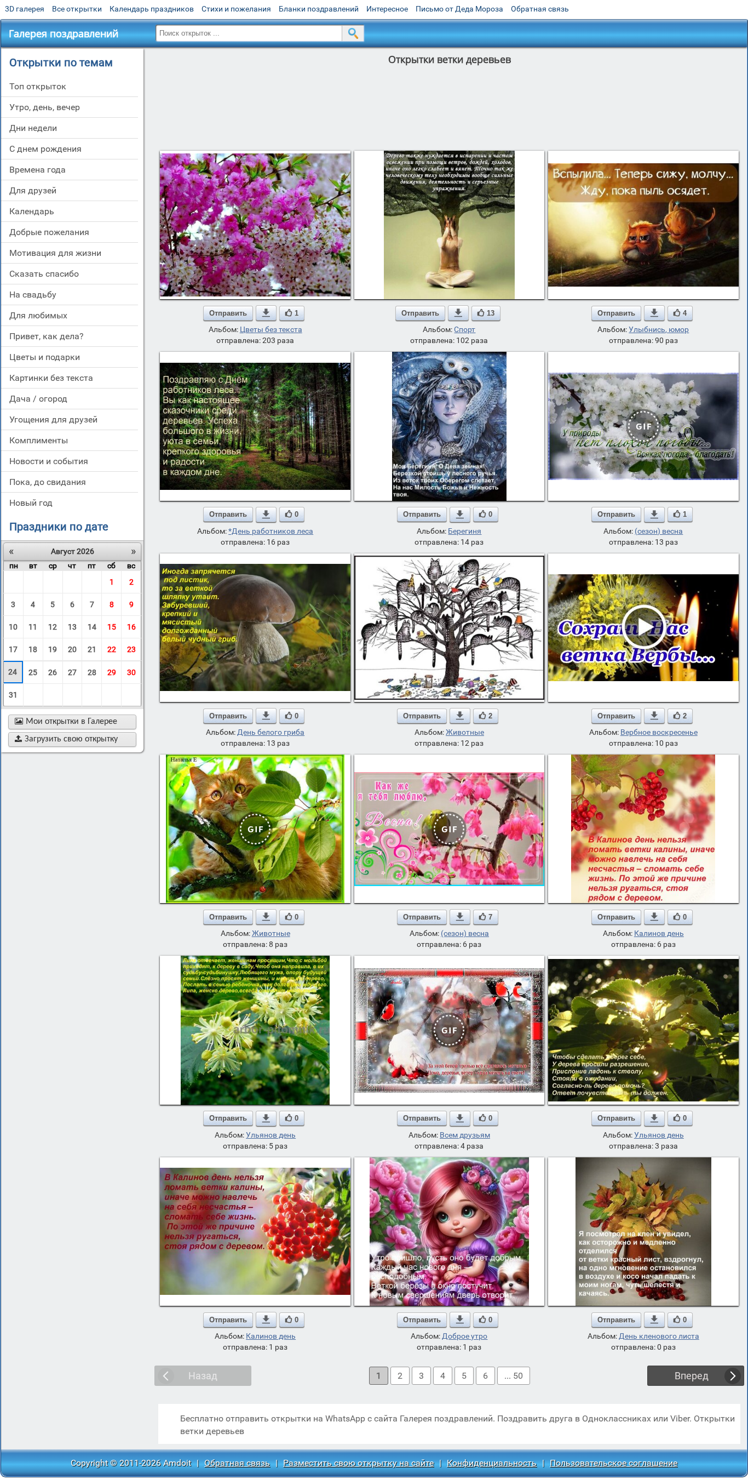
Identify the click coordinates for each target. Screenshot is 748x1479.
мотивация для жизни (55, 253)
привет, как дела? (46, 336)
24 (12, 671)
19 (52, 649)
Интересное (387, 8)
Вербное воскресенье (659, 732)
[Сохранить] (266, 313)
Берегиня (464, 531)
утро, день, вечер (44, 107)
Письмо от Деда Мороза (459, 8)
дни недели (33, 128)
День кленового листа (659, 1336)
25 (32, 672)
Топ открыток (37, 86)
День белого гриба (270, 732)
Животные (465, 732)
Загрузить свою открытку (66, 739)
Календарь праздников (152, 8)
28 (92, 672)
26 (52, 672)
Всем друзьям (465, 1134)
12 (52, 627)
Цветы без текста (271, 329)
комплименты (38, 440)
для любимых (38, 315)
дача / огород (38, 398)
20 (72, 649)
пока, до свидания (47, 482)
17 (13, 649)
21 (92, 649)
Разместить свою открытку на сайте (358, 1463)
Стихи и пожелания (236, 8)
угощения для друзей (53, 419)
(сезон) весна (659, 531)
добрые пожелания (49, 232)
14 (92, 627)
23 (131, 649)
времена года (37, 169)
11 (32, 627)
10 (13, 627)
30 (131, 672)
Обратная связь (540, 8)
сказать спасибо (44, 274)
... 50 (513, 1375)
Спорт (464, 329)
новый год (31, 503)
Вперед (692, 1375)
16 (131, 627)
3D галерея (24, 8)
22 (111, 649)
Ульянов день (271, 1134)
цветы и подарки (44, 357)
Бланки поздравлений (319, 8)
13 (72, 627)
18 (32, 649)
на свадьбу (32, 294)
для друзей (32, 190)
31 (13, 694)
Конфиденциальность (492, 1463)
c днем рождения (45, 149)
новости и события (48, 461)
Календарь (31, 211)
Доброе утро (464, 1336)
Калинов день (659, 933)
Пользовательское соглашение (613, 1463)
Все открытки (77, 8)
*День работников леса (270, 531)
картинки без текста (51, 378)
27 (72, 672)
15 (111, 627)
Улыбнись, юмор (659, 329)
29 (111, 672)
